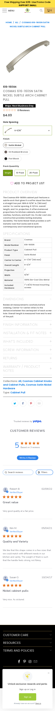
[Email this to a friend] (39, 403)
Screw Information (21, 349)
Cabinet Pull (17, 392)
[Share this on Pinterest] (31, 403)
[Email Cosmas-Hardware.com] (35, 662)
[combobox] (27, 130)
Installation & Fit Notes (25, 333)
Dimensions (13, 299)
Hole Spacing (10, 122)
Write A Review (27, 457)
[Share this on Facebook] (23, 403)
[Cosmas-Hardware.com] (27, 10)
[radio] (13, 145)
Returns (10, 358)
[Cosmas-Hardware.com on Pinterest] (24, 662)
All (19, 381)
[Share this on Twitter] (15, 403)
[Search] (41, 10)
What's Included (18, 341)
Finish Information (20, 324)
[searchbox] (18, 472)
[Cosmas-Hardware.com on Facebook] (19, 662)
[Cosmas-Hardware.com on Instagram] (30, 662)
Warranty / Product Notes (21, 368)
